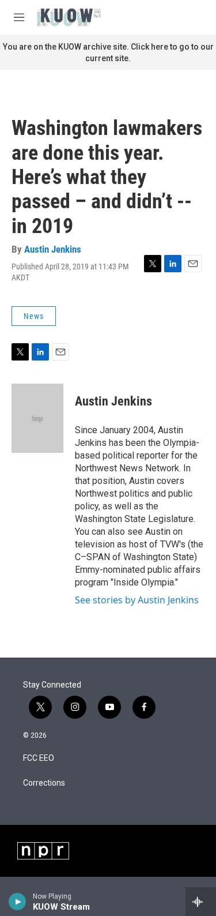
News (34, 316)
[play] (17, 901)
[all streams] (200, 901)
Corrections (44, 783)
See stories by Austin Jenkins (137, 600)
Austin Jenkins (52, 249)
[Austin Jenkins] (37, 418)
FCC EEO (38, 758)
